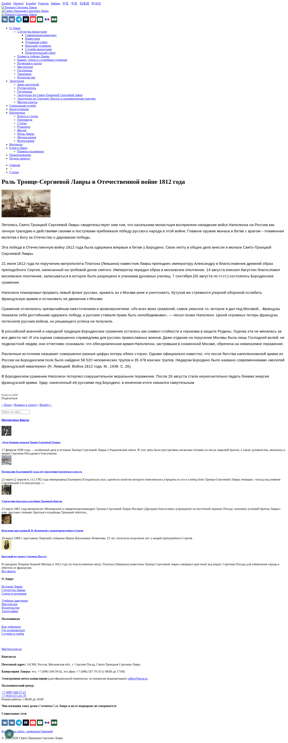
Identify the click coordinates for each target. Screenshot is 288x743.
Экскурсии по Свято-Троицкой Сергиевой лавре (49, 95)
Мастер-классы (27, 102)
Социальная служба (22, 105)
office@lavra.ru (138, 678)
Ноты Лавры (25, 133)
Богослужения (19, 109)
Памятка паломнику (30, 151)
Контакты (16, 144)
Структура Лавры (13, 590)
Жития (21, 130)
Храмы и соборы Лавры (33, 56)
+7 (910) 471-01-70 (14, 695)
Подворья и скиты (29, 63)
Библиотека (17, 112)
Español (31, 3)
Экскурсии (16, 81)
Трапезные (24, 74)
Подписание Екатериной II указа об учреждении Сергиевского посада (42, 471)
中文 (65, 3)
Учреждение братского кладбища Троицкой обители (32, 501)
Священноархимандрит (41, 35)
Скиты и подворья (14, 593)
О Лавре (15, 28)
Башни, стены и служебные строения (42, 59)
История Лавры (12, 586)
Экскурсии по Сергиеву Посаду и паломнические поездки (56, 98)
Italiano (55, 3)
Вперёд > (46, 405)
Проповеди (24, 119)
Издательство (26, 77)
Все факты (9, 571)
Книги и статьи (27, 116)
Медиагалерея (26, 137)
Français (43, 3)
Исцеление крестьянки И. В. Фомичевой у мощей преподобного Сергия (42, 530)
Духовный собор (36, 42)
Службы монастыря (38, 49)
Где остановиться (13, 630)
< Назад (7, 405)
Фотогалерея (25, 140)
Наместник (32, 38)
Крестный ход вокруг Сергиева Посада (24, 556)
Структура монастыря (32, 31)
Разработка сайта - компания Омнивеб (27, 731)
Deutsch (18, 3)
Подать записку (19, 158)
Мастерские (25, 67)
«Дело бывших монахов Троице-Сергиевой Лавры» (31, 442)
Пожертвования (20, 155)
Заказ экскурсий (28, 84)
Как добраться (11, 626)
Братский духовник (38, 45)
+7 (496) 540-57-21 (14, 692)
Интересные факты (15, 420)
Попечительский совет (40, 52)
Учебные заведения (15, 600)
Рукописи (23, 126)
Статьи (22, 123)
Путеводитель (26, 88)
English (6, 3)
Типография (10, 611)
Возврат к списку (25, 405)
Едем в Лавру (18, 148)
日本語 (84, 3)
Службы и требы (13, 633)
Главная (14, 165)
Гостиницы (24, 70)
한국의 (96, 3)
